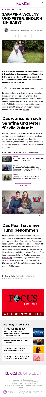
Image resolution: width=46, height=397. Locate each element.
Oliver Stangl (17, 30)
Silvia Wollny (7, 258)
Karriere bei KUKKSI (12, 385)
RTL (39, 215)
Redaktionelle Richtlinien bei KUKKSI (23, 382)
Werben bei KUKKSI (18, 384)
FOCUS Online (30, 391)
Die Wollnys (7, 71)
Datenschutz (24, 387)
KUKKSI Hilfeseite (28, 385)
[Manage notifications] (5, 392)
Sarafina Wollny (8, 96)
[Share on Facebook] (16, 36)
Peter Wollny (8, 278)
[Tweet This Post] (20, 36)
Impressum (17, 380)
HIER (10, 266)
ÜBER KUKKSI (28, 380)
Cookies (39, 385)
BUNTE (38, 391)
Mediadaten (31, 384)
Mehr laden (24, 185)
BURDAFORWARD (18, 391)
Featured (31, 276)
